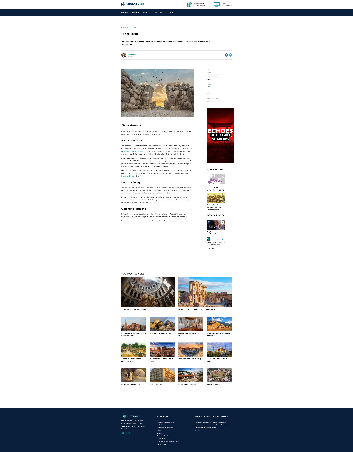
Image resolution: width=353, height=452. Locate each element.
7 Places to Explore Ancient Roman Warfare (131, 359)
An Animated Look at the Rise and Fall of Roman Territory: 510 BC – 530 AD (215, 188)
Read (145, 13)
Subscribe (158, 13)
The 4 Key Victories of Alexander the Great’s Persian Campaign (214, 207)
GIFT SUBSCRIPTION (199, 4)
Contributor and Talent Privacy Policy (168, 441)
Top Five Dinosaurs (213, 249)
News (159, 430)
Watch (124, 13)
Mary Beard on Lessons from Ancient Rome (214, 233)
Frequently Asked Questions (165, 422)
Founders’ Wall (161, 444)
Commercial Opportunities (165, 428)
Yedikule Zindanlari (213, 384)
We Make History (162, 425)
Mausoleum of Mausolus (187, 384)
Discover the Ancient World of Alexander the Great (196, 309)
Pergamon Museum (128, 176)
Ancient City (210, 101)
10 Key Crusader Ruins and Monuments (135, 309)
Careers (159, 433)
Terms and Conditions (163, 436)
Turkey (209, 94)
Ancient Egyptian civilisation (134, 151)
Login (170, 13)
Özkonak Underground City (131, 384)
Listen (135, 13)
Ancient (209, 87)
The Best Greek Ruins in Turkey (189, 358)
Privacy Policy (161, 439)
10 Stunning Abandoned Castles (161, 333)
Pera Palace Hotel (156, 384)
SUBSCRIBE (225, 4)
